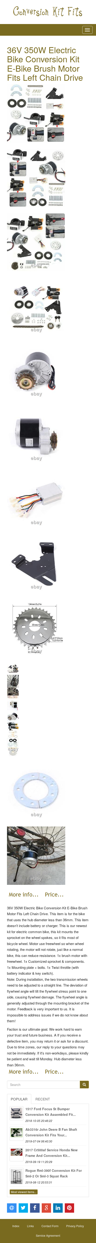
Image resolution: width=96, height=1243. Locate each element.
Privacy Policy (75, 1226)
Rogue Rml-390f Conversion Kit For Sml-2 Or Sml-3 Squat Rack (53, 1173)
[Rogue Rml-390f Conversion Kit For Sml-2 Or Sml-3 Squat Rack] (17, 1175)
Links (30, 1226)
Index (15, 1226)
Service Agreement (48, 1235)
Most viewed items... (23, 1192)
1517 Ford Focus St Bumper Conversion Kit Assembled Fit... (50, 1111)
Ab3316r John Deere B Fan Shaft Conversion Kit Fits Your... (51, 1132)
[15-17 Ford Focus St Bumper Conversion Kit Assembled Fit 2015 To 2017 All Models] (17, 1113)
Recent (42, 1098)
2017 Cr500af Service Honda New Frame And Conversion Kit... (51, 1153)
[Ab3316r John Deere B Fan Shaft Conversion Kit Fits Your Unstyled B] (17, 1134)
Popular (19, 1098)
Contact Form (49, 1226)
